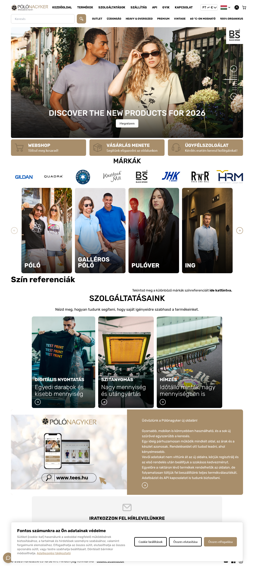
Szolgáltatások (111, 7)
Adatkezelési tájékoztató (54, 553)
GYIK (166, 7)
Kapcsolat (184, 7)
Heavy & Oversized (139, 18)
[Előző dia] (233, 68)
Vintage (180, 18)
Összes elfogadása (220, 541)
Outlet (97, 18)
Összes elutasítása (185, 541)
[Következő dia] (233, 96)
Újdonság (114, 18)
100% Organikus (231, 18)
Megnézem (127, 123)
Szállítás (139, 7)
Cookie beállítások (151, 541)
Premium (163, 18)
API (154, 7)
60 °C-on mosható (203, 18)
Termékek (85, 7)
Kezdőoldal (62, 7)
